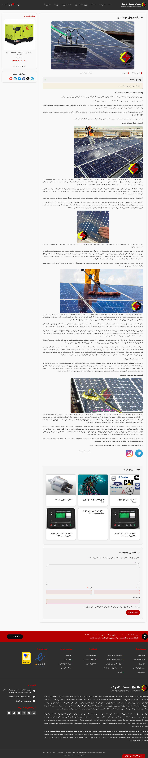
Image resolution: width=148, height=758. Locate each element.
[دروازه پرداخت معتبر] (26, 658)
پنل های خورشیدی (51, 202)
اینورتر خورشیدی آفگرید (19, 60)
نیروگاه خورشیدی (25, 58)
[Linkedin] (9, 713)
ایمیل (89, 588)
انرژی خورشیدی (103, 101)
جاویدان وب (66, 755)
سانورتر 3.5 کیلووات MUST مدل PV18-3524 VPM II (19, 53)
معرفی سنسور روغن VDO (63, 500)
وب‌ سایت (136, 597)
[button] (45, 80)
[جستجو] (18, 5)
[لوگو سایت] (133, 5)
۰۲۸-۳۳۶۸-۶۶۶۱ (13, 697)
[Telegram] (29, 713)
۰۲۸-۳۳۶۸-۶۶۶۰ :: (25, 697)
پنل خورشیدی (101, 352)
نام (138, 588)
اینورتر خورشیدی (13, 58)
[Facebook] (19, 713)
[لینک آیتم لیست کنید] (134, 655)
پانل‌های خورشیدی (117, 108)
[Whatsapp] (24, 713)
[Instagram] (33, 713)
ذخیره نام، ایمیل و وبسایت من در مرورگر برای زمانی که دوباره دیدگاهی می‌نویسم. (110, 607)
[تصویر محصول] (19, 34)
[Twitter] (14, 713)
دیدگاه (137, 563)
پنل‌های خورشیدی (112, 105)
